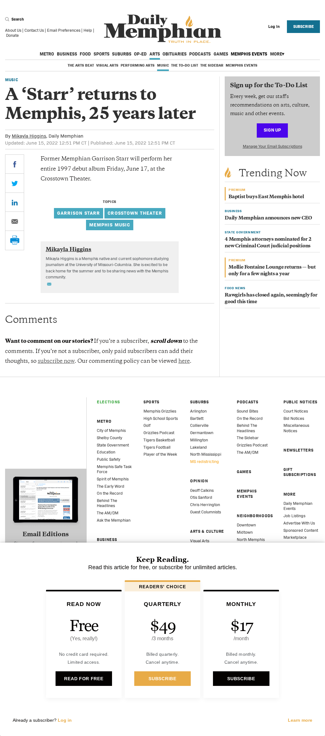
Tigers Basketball (159, 440)
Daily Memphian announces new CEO (268, 218)
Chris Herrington (205, 504)
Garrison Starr (78, 213)
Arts (154, 53)
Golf (146, 425)
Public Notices (300, 402)
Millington (199, 440)
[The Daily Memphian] (163, 29)
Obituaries (174, 53)
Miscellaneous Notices (296, 428)
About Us (13, 30)
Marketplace (295, 537)
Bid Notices (293, 418)
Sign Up (272, 130)
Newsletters (298, 450)
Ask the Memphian (113, 520)
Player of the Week (160, 454)
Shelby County (109, 437)
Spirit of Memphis (113, 479)
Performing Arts (138, 65)
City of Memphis (111, 430)
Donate (12, 35)
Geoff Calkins (202, 490)
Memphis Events (249, 53)
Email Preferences (63, 30)
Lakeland (198, 447)
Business (67, 53)
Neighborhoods (255, 515)
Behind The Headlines (107, 503)
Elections (108, 402)
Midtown (245, 532)
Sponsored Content (300, 530)
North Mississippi (205, 454)
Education (106, 452)
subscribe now (56, 361)
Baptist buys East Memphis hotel (266, 197)
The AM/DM (107, 513)
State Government (113, 445)
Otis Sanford (201, 497)
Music (163, 65)
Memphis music (109, 224)
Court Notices (295, 411)
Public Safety (108, 459)
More (276, 53)
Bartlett (196, 418)
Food (85, 53)
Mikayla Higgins (29, 136)
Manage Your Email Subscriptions (272, 146)
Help (87, 30)
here (184, 361)
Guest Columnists (205, 512)
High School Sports (160, 418)
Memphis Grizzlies (159, 411)
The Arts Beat (81, 65)
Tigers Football (156, 447)
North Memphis (251, 539)
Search (17, 19)
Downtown (246, 525)
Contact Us (34, 30)
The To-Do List (184, 65)
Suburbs (121, 53)
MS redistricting (204, 461)
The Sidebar (211, 65)
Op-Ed (140, 53)
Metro (47, 53)
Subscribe (303, 26)
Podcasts (200, 53)
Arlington (198, 411)
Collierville (199, 425)
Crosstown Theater (135, 213)
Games (221, 53)
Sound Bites (247, 411)
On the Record (110, 493)
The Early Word (110, 486)
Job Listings (294, 515)
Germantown (201, 432)
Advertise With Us (299, 523)
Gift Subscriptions (299, 472)
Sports (101, 53)
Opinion (199, 481)
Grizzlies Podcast (158, 432)
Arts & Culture (207, 531)
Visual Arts (107, 65)
